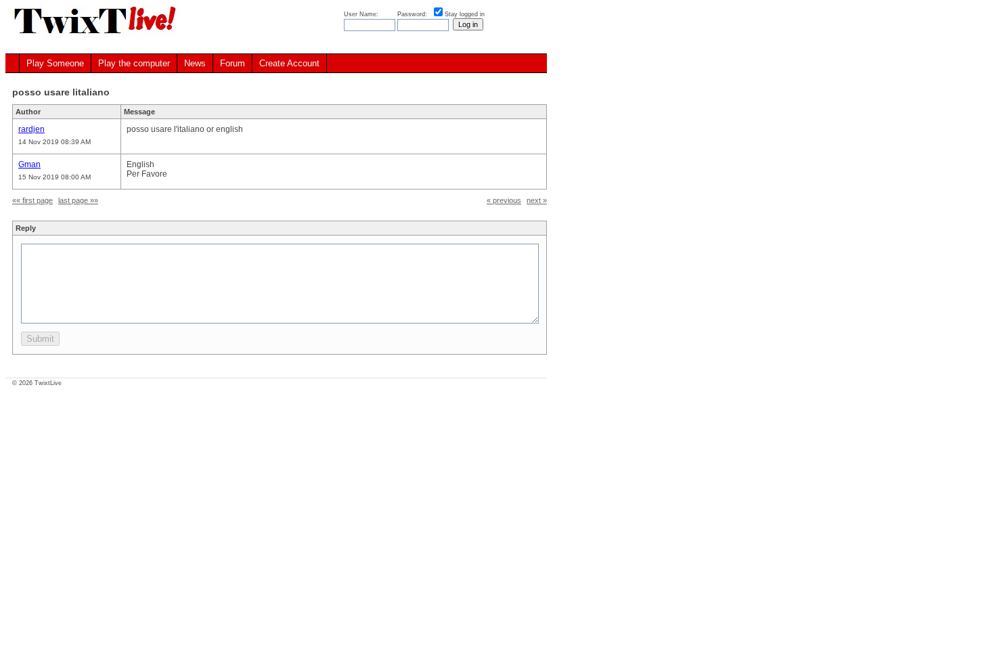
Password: (413, 14)
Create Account (289, 63)
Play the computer (134, 63)
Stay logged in (465, 14)
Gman (29, 164)
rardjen (31, 129)
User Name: (362, 14)
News (195, 63)
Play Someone (55, 63)
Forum (232, 63)
